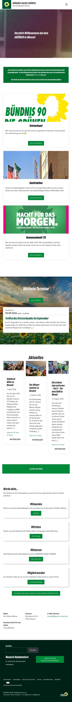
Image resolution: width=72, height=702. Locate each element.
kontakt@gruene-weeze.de (57, 616)
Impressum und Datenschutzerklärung (50, 659)
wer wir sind (36, 559)
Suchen (9, 646)
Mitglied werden (36, 582)
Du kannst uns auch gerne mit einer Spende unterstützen (36, 593)
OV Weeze (10, 435)
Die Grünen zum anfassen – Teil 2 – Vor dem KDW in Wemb (58, 388)
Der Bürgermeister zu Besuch (34, 387)
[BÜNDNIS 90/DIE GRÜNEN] (6, 4)
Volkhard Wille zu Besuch (11, 381)
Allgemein (10, 432)
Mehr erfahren (36, 143)
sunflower (18, 695)
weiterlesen (15, 439)
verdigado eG (36, 695)
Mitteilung (36, 536)
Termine (36, 513)
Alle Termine (36, 300)
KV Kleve (16, 432)
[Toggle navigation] (66, 4)
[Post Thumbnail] (13, 365)
